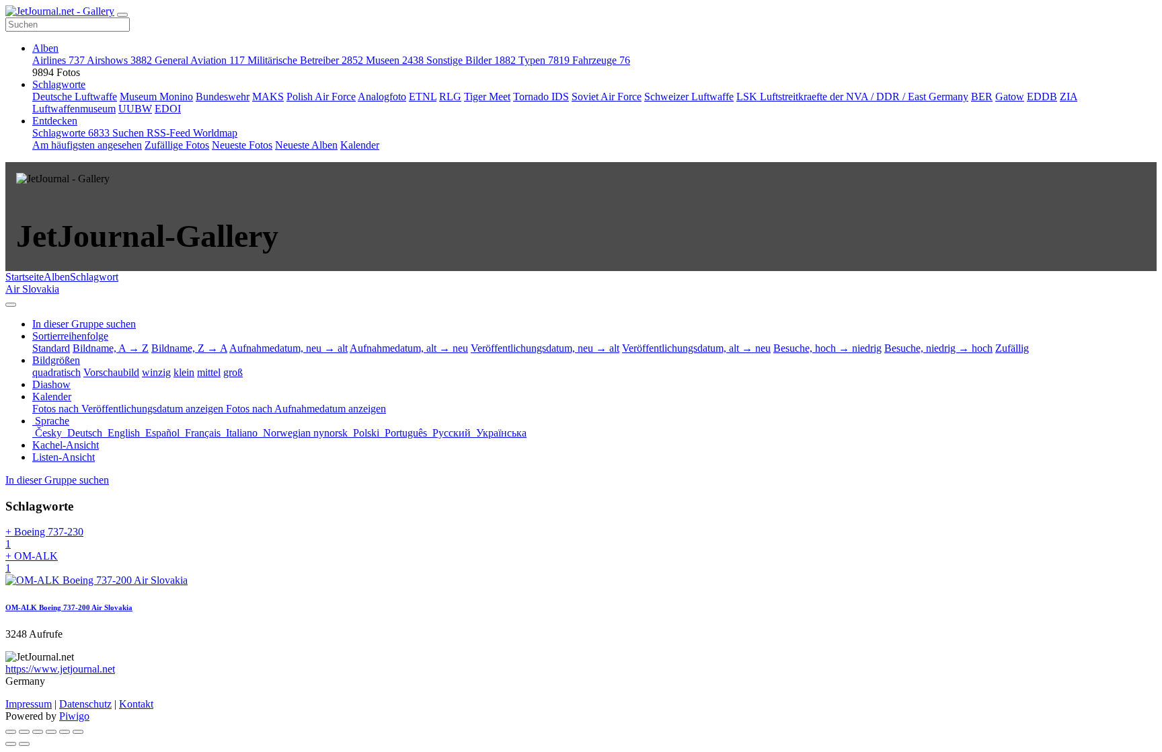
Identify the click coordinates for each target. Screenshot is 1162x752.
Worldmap (215, 133)
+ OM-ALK (31, 562)
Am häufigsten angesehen (87, 145)
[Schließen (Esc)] (10, 732)
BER (982, 96)
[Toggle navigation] (122, 15)
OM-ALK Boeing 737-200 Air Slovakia (68, 607)
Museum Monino (156, 96)
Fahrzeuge (601, 60)
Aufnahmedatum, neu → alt (288, 348)
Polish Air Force (321, 96)
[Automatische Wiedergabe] (78, 732)
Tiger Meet (487, 96)
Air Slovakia (32, 289)
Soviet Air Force (607, 96)
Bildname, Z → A (189, 348)
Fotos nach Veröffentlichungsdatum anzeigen (129, 408)
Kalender (359, 145)
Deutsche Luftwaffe (74, 96)
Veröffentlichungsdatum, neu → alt (545, 348)
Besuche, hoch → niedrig (827, 348)
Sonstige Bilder (471, 60)
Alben (45, 48)
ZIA (1068, 96)
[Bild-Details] (64, 732)
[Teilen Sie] (24, 732)
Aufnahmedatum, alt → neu (409, 348)
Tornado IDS (541, 96)
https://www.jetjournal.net (60, 669)
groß (233, 372)
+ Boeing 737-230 (44, 538)
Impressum (28, 704)
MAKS (268, 96)
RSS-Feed (170, 133)
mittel (209, 372)
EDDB (1042, 96)
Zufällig (1012, 348)
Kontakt (136, 704)
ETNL (422, 96)
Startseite (24, 277)
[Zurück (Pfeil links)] (10, 744)
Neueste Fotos (242, 145)
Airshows (119, 60)
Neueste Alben (306, 145)
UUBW (135, 108)
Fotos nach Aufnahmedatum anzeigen (306, 408)
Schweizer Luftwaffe (689, 96)
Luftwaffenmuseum (74, 108)
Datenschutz (85, 704)
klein (183, 372)
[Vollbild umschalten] (37, 732)
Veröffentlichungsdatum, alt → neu (696, 348)
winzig (156, 372)
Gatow (1009, 96)
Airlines (58, 60)
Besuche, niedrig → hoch (938, 348)
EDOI (168, 108)
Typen (544, 60)
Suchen (129, 133)
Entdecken (54, 120)
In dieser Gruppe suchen (57, 480)
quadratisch (56, 372)
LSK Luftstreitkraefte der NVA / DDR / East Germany (852, 96)
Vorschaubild (111, 372)
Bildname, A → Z (111, 348)
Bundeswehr (222, 96)
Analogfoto (382, 96)
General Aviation (200, 60)
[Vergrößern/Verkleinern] (51, 732)
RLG (450, 96)
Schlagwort (94, 277)
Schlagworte (58, 84)
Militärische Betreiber (305, 60)
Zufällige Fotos (177, 145)
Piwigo (74, 716)
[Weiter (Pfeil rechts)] (24, 744)
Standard (51, 348)
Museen (395, 60)
